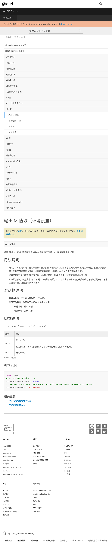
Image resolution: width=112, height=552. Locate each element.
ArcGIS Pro (8, 11)
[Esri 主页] (7, 4)
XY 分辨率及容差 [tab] (15, 103)
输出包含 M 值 (14, 121)
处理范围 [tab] (11, 68)
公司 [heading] (4, 484)
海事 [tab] (9, 179)
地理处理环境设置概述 (14, 51)
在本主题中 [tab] (10, 244)
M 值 (23, 37)
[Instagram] (98, 431)
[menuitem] (17, 446)
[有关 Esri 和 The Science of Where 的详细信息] (8, 429)
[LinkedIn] (104, 426)
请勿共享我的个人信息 (97, 540)
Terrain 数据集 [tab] (13, 161)
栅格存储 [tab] (11, 155)
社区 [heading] (35, 439)
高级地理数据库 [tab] (14, 92)
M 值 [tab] (9, 109)
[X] (98, 426)
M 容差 (11, 126)
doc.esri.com (66, 24)
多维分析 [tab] (11, 196)
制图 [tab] (9, 150)
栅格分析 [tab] (11, 80)
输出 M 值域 (13, 115)
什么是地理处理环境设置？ (16, 45)
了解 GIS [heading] (67, 439)
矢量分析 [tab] (11, 207)
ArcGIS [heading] (6, 439)
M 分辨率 (12, 132)
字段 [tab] (9, 97)
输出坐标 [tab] (11, 63)
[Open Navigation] (108, 4)
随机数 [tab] (10, 144)
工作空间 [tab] (11, 57)
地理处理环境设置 (17, 405)
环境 (16, 37)
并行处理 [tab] (11, 74)
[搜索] (101, 4)
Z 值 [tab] (9, 138)
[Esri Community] (91, 431)
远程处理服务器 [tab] (14, 190)
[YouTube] (104, 431)
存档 (20, 231)
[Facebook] (91, 426)
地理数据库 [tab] (12, 86)
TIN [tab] (9, 167)
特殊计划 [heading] (36, 484)
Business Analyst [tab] (15, 202)
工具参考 (7, 18)
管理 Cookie (77, 540)
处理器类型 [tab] (12, 184)
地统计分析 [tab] (12, 173)
